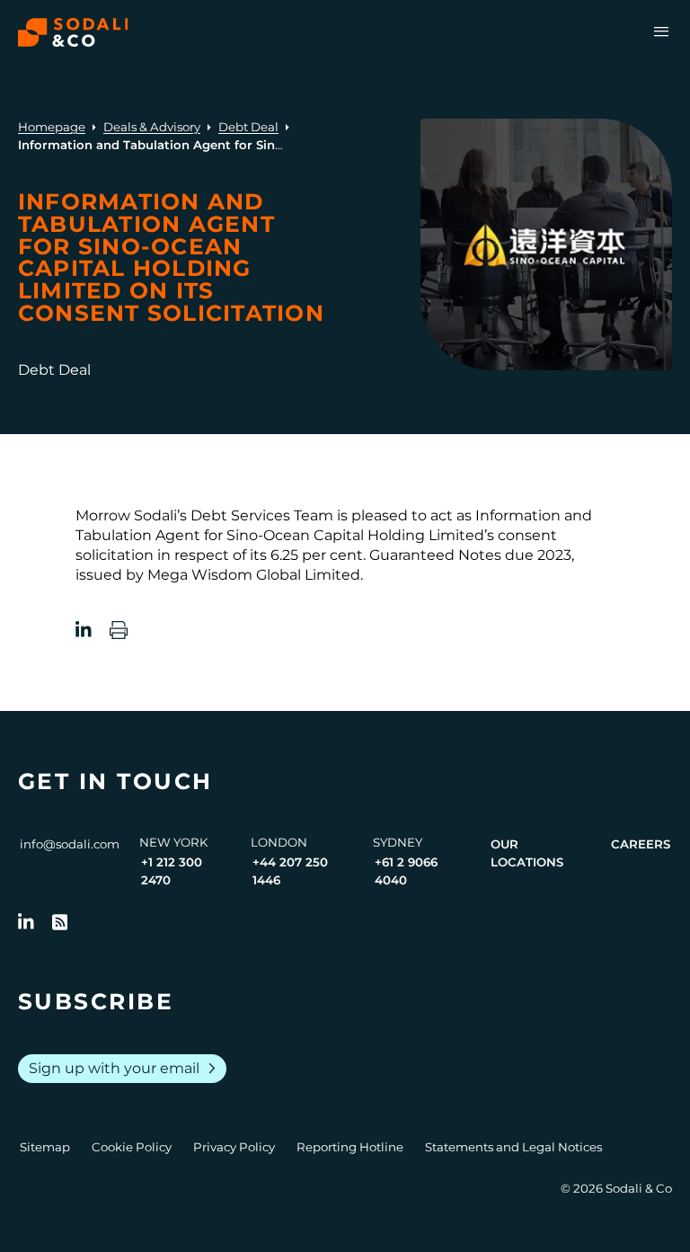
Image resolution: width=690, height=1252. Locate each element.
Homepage (51, 127)
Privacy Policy (234, 1147)
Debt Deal (248, 127)
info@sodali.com (69, 844)
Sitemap (45, 1147)
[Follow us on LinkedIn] (26, 922)
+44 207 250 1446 (290, 871)
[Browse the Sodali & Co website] (73, 32)
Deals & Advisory (151, 127)
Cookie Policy (132, 1147)
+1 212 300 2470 (171, 871)
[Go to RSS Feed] (60, 922)
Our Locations (527, 853)
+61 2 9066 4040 (406, 871)
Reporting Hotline (349, 1147)
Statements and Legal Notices (513, 1147)
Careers (640, 844)
